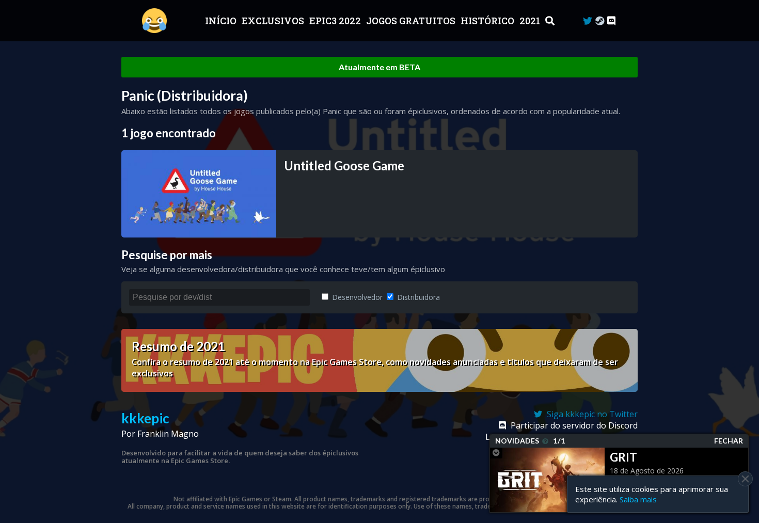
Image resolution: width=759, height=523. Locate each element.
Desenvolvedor (356, 297)
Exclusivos (274, 20)
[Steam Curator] (599, 21)
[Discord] (611, 21)
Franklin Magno (168, 433)
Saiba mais (638, 499)
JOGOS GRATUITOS (411, 20)
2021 (530, 20)
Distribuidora (417, 297)
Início (222, 20)
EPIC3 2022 (336, 20)
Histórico (488, 20)
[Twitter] (587, 21)
